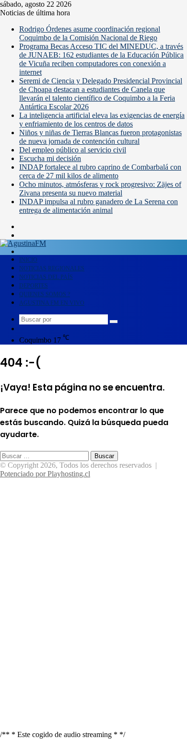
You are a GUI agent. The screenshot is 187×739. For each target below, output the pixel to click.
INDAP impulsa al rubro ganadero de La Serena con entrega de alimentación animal (98, 205)
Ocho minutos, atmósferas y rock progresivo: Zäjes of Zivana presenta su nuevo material (100, 188)
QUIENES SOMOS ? (44, 294)
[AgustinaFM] (23, 243)
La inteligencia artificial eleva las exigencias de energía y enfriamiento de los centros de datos (102, 119)
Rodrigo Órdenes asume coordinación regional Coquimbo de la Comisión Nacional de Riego (89, 33)
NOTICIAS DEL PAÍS (46, 277)
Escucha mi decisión (50, 158)
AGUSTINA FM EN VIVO (51, 303)
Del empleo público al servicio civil (72, 150)
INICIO (28, 259)
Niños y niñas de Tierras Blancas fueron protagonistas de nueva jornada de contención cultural (100, 136)
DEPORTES (33, 285)
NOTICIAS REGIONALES (51, 268)
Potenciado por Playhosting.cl (45, 474)
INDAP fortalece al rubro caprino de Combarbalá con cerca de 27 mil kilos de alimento (100, 171)
